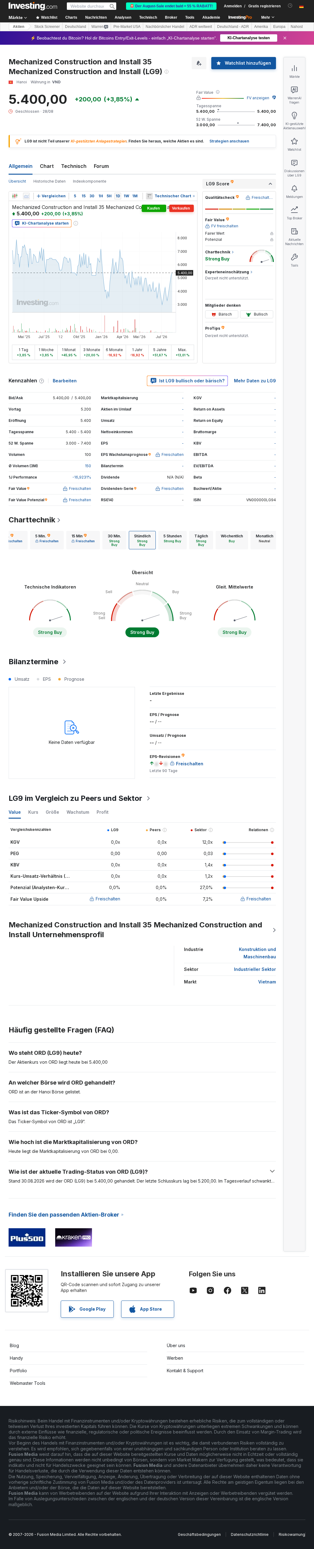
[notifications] (290, 6)
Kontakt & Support (185, 1370)
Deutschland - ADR (233, 27)
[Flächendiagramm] (26, 196)
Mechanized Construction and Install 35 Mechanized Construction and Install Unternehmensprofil (135, 929)
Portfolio (18, 1370)
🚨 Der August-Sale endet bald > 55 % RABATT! (171, 6)
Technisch (73, 166)
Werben (175, 1358)
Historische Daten (49, 181)
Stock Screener (47, 27)
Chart (47, 166)
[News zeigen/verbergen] (149, 196)
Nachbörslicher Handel (165, 27)
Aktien (18, 27)
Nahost (297, 27)
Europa (279, 27)
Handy (16, 1358)
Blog (14, 1345)
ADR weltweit (201, 27)
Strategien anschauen (229, 141)
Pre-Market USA (126, 27)
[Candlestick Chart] (14, 196)
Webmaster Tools (27, 1383)
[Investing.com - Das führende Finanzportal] (33, 6)
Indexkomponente (89, 181)
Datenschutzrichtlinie (250, 1534)
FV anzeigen (258, 98)
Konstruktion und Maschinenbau (257, 953)
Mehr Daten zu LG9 (255, 380)
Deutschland (75, 27)
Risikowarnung (292, 1534)
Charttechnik (32, 519)
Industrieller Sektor (255, 969)
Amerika (261, 27)
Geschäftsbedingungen (199, 1534)
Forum (101, 166)
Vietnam (267, 981)
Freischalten (108, 898)
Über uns (176, 1345)
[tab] (47, 540)
